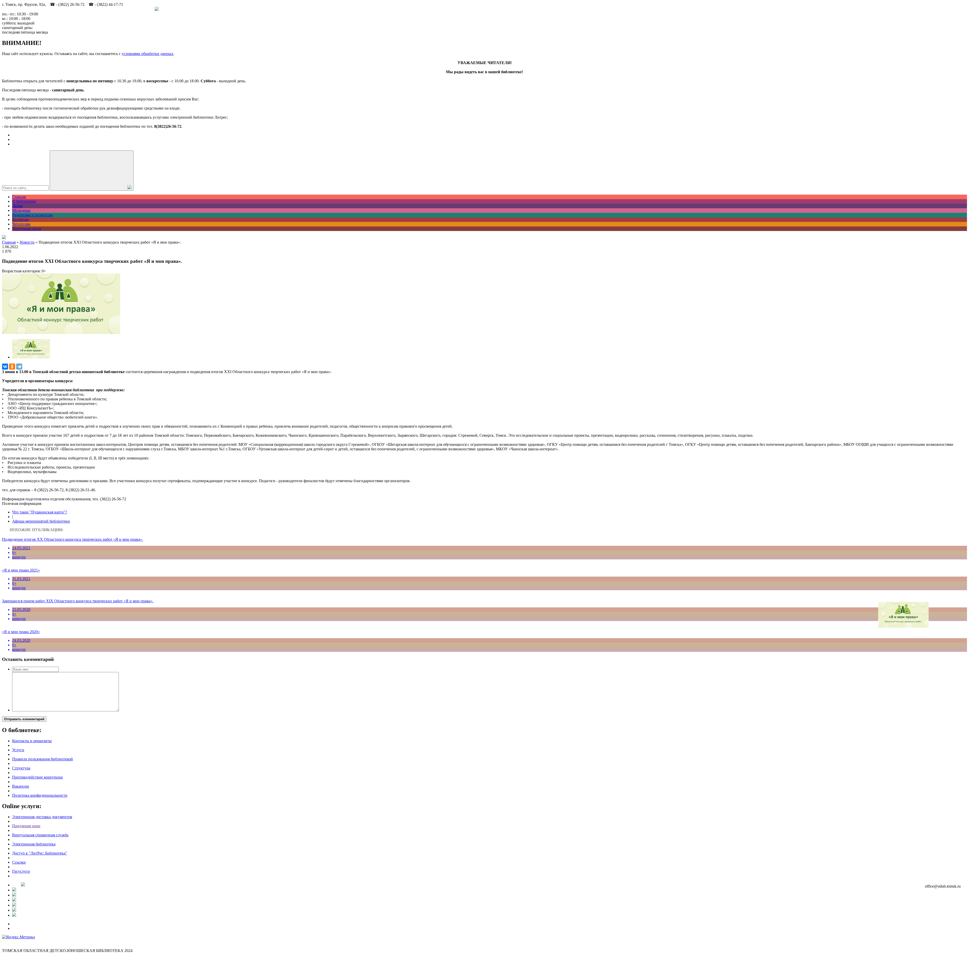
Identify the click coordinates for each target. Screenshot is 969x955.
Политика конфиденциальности (39, 795)
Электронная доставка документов (42, 817)
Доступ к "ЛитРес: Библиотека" (39, 853)
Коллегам (20, 219)
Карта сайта (12, 941)
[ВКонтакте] (5, 367)
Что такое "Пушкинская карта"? (39, 512)
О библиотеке (24, 201)
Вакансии (20, 786)
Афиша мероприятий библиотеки (41, 521)
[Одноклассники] (12, 367)
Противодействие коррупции (37, 777)
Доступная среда (26, 228)
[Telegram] (19, 367)
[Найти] (91, 170)
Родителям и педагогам (32, 215)
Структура (21, 768)
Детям (17, 206)
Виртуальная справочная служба (40, 835)
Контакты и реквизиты (32, 741)
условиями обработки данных (147, 53)
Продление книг (26, 826)
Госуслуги (21, 871)
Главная (19, 197)
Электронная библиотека (34, 844)
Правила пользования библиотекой (42, 759)
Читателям (21, 224)
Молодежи (21, 210)
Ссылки (19, 862)
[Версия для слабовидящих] (4, 238)
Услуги (18, 750)
